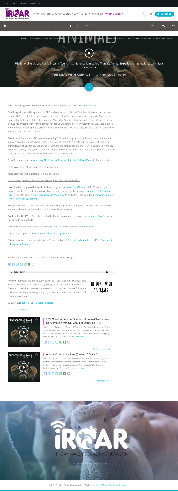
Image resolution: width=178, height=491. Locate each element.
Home (6, 4)
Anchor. (91, 226)
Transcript (91, 105)
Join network (36, 4)
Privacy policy (84, 463)
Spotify (23, 302)
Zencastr (57, 226)
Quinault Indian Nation (79, 240)
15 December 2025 (101, 349)
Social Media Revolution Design (111, 485)
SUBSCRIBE (164, 14)
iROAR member (36, 38)
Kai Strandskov (94, 216)
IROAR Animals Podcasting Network (53, 233)
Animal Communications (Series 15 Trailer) (71, 354)
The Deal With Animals (54, 38)
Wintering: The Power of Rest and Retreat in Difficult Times (63, 160)
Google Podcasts (44, 302)
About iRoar (19, 4)
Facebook (23, 309)
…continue (79, 336)
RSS (31, 302)
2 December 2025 (102, 381)
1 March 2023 (105, 74)
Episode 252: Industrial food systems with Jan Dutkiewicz (91, 14)
